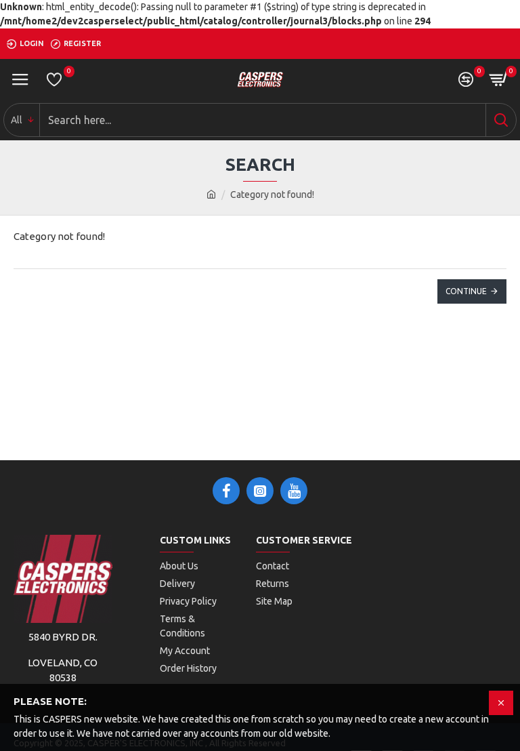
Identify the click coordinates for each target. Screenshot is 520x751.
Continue (466, 291)
